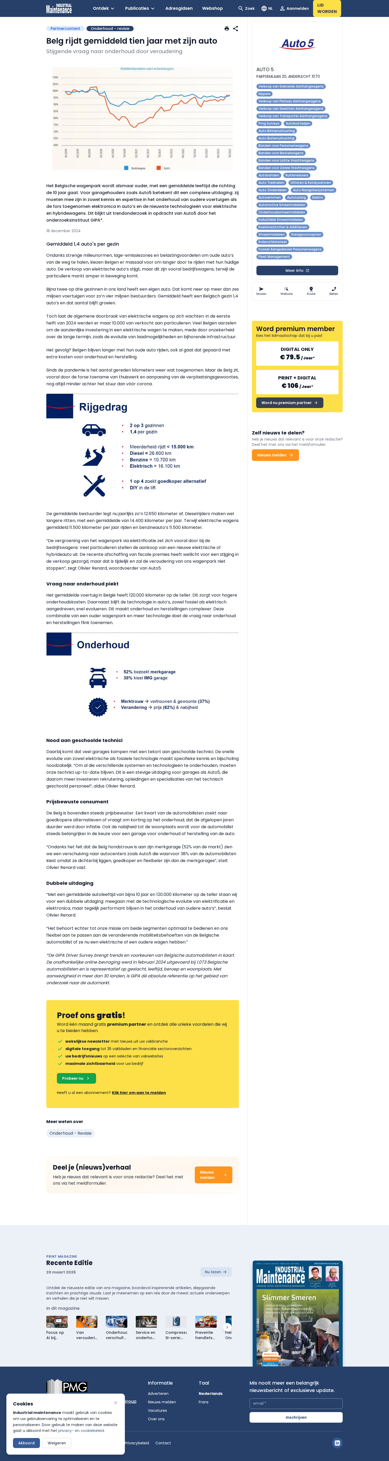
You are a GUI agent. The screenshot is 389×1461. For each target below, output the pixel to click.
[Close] (115, 1402)
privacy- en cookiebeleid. (81, 1430)
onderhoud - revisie (70, 1133)
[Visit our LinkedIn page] (337, 1443)
